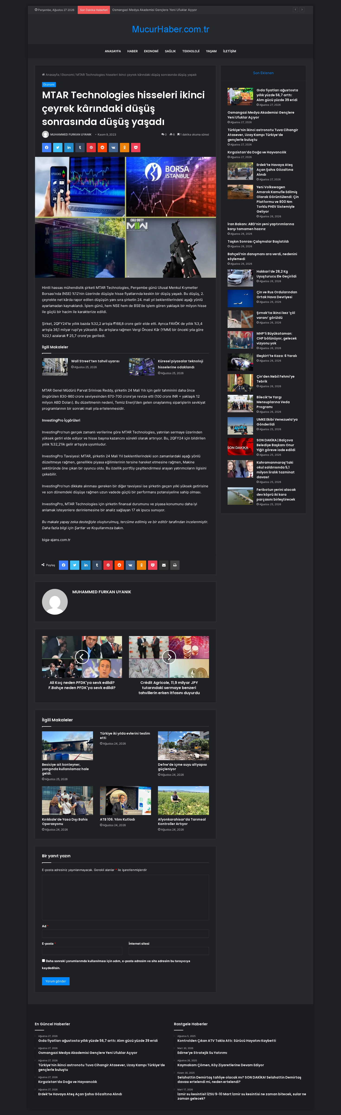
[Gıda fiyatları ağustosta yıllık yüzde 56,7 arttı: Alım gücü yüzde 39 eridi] (240, 96)
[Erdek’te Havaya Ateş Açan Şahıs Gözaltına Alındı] (240, 171)
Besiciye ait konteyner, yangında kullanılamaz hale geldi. (65, 769)
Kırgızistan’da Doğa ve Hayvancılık (257, 152)
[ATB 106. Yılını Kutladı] (125, 800)
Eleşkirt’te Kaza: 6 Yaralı (277, 355)
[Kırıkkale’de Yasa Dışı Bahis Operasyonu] (67, 800)
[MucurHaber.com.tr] (170, 29)
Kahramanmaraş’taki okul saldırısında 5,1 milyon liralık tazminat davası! (276, 469)
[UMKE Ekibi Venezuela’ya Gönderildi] (240, 426)
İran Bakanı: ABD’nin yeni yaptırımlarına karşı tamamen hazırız (261, 226)
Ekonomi (151, 51)
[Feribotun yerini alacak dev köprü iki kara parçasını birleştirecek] (240, 496)
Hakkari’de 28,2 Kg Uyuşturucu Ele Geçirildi (276, 274)
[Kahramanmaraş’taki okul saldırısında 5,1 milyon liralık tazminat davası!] (240, 469)
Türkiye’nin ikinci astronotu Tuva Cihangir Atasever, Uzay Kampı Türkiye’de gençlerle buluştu (178, 10)
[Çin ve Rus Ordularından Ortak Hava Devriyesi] (240, 298)
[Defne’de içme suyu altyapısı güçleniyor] (183, 745)
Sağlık (170, 51)
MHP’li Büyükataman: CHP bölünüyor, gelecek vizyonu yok (277, 338)
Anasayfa (113, 51)
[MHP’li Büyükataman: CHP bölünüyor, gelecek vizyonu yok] (240, 340)
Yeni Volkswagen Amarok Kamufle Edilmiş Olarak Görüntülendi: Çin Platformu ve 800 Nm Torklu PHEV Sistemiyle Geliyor (278, 199)
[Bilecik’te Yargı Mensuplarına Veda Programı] (240, 403)
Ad (45, 926)
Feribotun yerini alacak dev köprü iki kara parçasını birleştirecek (276, 494)
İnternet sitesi (139, 943)
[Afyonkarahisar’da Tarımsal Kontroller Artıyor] (183, 800)
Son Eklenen (263, 73)
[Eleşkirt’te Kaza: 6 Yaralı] (240, 362)
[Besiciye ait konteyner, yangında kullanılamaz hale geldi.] (67, 745)
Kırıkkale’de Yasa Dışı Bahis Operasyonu (65, 821)
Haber (132, 51)
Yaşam (211, 51)
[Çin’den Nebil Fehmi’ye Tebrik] (240, 383)
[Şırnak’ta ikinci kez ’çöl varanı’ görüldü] (240, 319)
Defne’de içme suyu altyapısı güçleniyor (182, 766)
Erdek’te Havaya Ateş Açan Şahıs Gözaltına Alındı (275, 169)
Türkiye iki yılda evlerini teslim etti (125, 735)
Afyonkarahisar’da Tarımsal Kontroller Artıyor (182, 821)
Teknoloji (190, 51)
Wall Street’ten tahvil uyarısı (95, 361)
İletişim (229, 51)
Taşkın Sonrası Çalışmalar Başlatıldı (258, 241)
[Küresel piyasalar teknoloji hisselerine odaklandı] (141, 367)
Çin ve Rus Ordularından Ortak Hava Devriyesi (277, 294)
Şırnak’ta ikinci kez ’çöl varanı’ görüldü (276, 315)
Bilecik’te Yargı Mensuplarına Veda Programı (273, 402)
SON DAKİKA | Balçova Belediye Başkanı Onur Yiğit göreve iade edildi (276, 445)
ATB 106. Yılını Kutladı (117, 819)
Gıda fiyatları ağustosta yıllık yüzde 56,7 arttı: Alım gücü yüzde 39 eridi (277, 95)
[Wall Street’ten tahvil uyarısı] (55, 367)
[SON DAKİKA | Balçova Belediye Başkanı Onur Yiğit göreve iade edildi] (240, 446)
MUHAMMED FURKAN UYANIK (70, 134)
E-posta (49, 943)
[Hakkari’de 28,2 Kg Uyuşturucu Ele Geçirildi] (240, 278)
